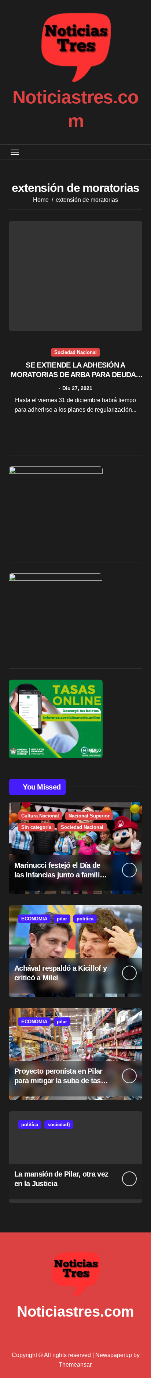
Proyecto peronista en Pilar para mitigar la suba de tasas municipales (61, 1080)
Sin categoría (36, 827)
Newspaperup (113, 1355)
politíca (85, 918)
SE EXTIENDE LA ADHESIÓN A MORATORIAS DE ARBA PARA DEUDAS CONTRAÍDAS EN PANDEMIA (75, 374)
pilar (62, 918)
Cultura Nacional (40, 816)
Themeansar (75, 1364)
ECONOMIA (34, 918)
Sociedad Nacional (75, 352)
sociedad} (59, 1124)
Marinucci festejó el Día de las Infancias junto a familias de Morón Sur (60, 874)
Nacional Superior (89, 816)
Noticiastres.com (75, 1311)
